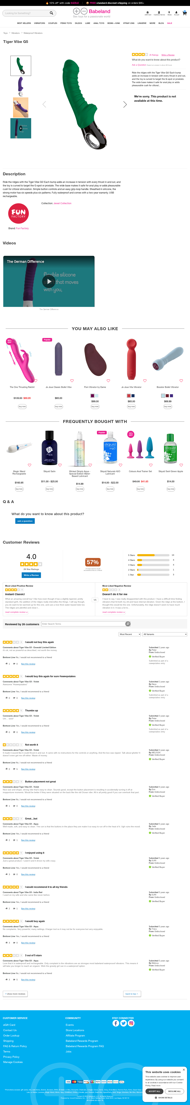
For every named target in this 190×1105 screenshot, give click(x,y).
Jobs (68, 1051)
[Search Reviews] (127, 623)
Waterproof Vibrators (33, 33)
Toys (5, 33)
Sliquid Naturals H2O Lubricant (110, 472)
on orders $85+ (115, 2)
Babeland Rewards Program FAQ (85, 1046)
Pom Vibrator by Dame (95, 387)
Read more (155, 1085)
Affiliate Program (75, 1035)
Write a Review (168, 55)
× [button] (184, 1070)
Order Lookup (11, 1035)
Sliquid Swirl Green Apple (171, 471)
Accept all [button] (154, 1091)
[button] (125, 104)
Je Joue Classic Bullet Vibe (59, 387)
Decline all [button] (174, 1091)
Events (70, 1024)
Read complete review (15, 612)
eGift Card (9, 1024)
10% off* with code (62, 2)
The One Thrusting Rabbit (22, 387)
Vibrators (15, 33)
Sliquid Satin (49, 471)
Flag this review (28, 664)
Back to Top (131, 994)
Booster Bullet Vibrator (168, 387)
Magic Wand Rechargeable (19, 472)
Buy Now (22, 406)
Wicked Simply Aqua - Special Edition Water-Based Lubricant (80, 473)
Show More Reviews (16, 994)
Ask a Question (139, 65)
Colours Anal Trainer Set (140, 471)
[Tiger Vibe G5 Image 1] (85, 104)
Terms (6, 1051)
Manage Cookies (13, 1062)
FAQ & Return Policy (15, 1046)
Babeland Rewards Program (82, 1040)
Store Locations (75, 1030)
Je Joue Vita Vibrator (131, 387)
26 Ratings (154, 55)
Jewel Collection (62, 203)
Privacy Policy (11, 1056)
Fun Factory (22, 228)
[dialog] (164, 1084)
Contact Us (10, 1030)
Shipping (8, 1040)
